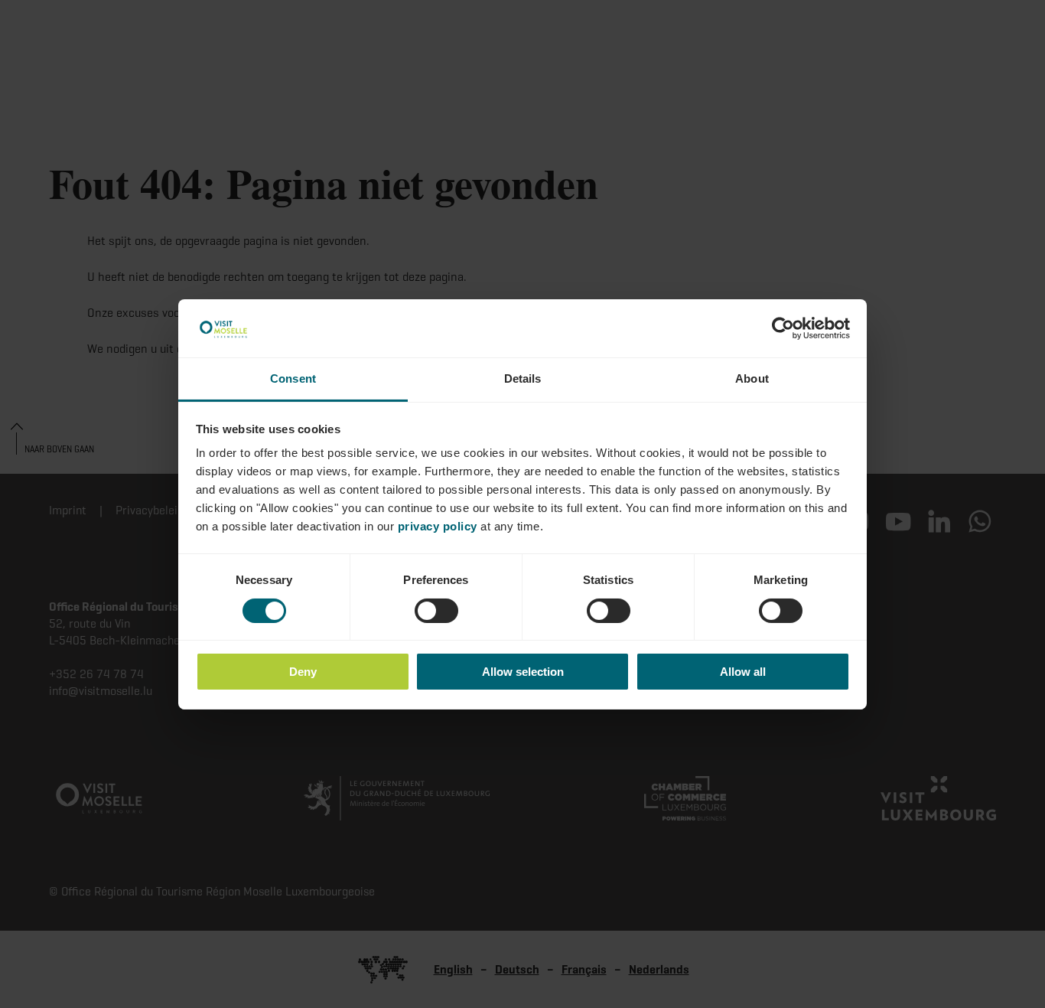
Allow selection (523, 671)
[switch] (436, 611)
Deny (303, 671)
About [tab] (752, 378)
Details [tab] (523, 378)
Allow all (743, 671)
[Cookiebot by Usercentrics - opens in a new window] (783, 328)
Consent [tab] (293, 378)
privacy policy (437, 526)
